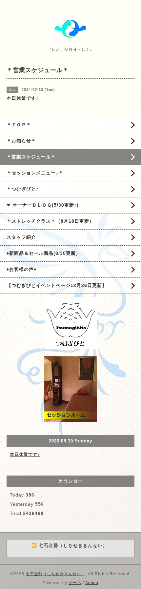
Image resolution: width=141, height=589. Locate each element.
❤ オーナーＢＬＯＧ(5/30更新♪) (43, 205)
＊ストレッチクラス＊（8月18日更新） (50, 221)
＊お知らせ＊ (21, 140)
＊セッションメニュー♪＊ (35, 172)
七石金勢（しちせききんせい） (55, 574)
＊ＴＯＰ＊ (19, 124)
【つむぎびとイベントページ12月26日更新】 (57, 285)
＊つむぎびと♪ (23, 189)
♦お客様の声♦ (21, 269)
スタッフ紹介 (21, 237)
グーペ (75, 582)
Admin (91, 582)
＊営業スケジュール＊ (31, 156)
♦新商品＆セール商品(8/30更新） (44, 253)
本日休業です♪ (25, 454)
